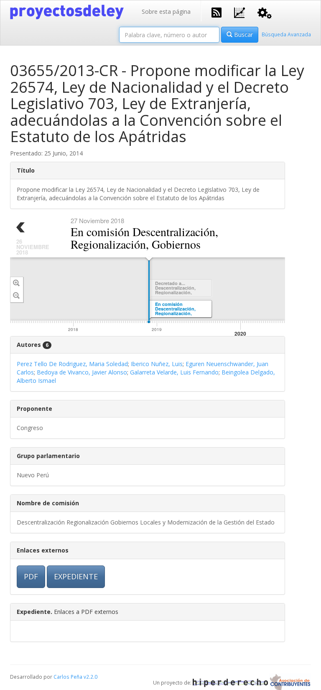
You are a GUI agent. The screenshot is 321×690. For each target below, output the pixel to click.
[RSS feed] (216, 11)
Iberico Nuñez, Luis (157, 364)
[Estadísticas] (239, 11)
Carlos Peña (68, 676)
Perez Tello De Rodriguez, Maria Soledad (72, 364)
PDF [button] (31, 576)
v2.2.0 (90, 676)
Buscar (242, 34)
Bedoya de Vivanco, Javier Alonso (82, 372)
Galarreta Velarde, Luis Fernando (174, 372)
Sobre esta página (166, 11)
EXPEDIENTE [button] (76, 576)
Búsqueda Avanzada (286, 34)
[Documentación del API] (264, 12)
